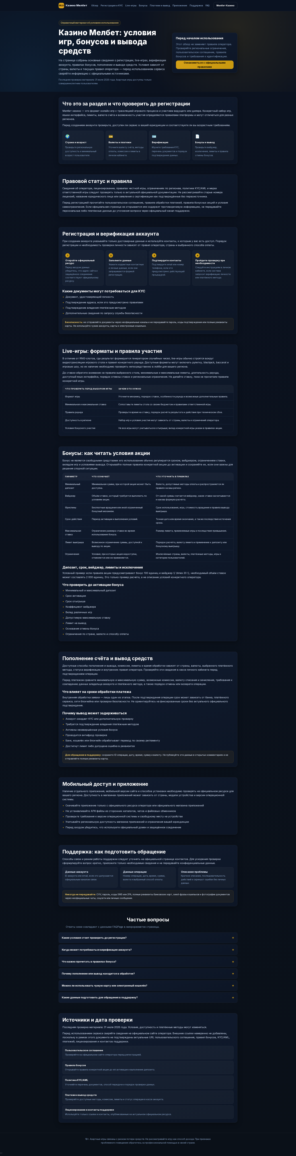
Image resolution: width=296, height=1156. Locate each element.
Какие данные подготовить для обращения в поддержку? (100, 997)
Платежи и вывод (160, 5)
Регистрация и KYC (112, 5)
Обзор (94, 5)
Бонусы (143, 5)
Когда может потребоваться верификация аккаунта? (97, 949)
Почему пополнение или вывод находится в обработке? (98, 973)
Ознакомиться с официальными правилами (205, 64)
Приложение (180, 5)
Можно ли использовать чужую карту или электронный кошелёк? (104, 985)
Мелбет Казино (225, 5)
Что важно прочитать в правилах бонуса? (89, 961)
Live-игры (130, 5)
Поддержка (196, 5)
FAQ (208, 5)
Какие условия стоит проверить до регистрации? (94, 937)
